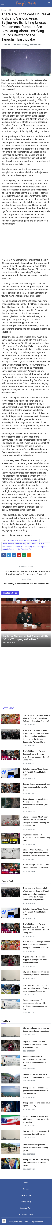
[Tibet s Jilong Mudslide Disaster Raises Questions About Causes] (10, 868)
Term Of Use (26, 1195)
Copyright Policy (26, 1208)
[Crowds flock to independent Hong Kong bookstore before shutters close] (10, 789)
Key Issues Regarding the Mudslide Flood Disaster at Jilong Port (36, 838)
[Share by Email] (29, 555)
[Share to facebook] (3, 555)
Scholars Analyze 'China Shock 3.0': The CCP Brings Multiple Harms (35, 772)
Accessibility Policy (26, 1214)
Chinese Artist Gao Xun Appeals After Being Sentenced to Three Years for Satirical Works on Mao (36, 853)
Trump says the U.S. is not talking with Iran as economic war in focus (36, 1162)
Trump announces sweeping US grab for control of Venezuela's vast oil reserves (35, 1091)
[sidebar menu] (2, 3)
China (10, 10)
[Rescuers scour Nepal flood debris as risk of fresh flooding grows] (10, 1149)
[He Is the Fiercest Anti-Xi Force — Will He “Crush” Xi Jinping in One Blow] (26, 614)
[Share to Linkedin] (14, 555)
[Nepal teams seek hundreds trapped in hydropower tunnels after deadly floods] (10, 961)
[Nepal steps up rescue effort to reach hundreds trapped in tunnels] (10, 1079)
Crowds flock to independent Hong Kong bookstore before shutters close (36, 787)
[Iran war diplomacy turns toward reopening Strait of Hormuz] (10, 1136)
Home (3, 10)
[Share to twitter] (9, 555)
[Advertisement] (26, 242)
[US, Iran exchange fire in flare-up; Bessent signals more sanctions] (10, 976)
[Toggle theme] (4, 1221)
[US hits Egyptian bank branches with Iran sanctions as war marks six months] (10, 1121)
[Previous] (5, 623)
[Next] (46, 623)
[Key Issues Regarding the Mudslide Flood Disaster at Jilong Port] (10, 838)
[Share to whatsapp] (24, 555)
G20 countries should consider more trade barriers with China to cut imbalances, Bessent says (36, 988)
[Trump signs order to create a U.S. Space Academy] (10, 1108)
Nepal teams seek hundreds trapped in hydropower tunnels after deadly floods (35, 960)
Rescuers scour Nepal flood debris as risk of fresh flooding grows (35, 1147)
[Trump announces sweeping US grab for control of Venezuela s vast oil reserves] (10, 1092)
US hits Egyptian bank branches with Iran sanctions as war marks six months (36, 1119)
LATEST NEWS (7, 708)
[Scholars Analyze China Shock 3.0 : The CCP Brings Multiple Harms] (10, 774)
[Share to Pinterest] (19, 555)
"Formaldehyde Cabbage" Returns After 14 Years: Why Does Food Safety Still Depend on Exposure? (36, 718)
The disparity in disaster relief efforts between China (26, 584)
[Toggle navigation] (49, 3)
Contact (26, 1189)
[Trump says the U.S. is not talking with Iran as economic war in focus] (10, 1164)
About (26, 1183)
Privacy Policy (26, 1202)
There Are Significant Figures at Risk (23, 540)
